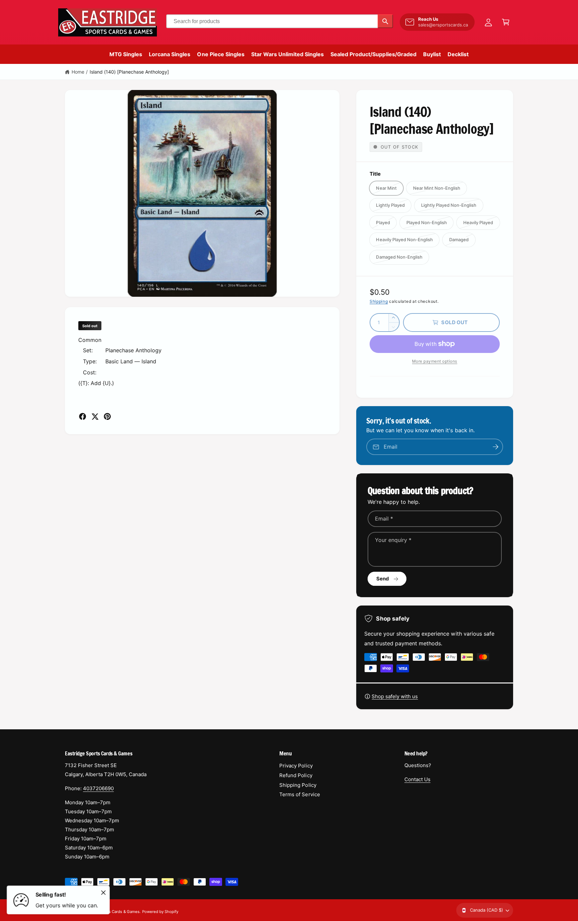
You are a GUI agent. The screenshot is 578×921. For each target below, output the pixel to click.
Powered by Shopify (160, 911)
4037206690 (98, 788)
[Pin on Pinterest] (107, 416)
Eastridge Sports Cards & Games (110, 911)
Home (78, 72)
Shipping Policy (297, 785)
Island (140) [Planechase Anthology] (129, 72)
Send (382, 578)
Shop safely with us (395, 696)
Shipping (379, 301)
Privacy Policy (295, 765)
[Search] (385, 21)
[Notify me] (495, 447)
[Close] (103, 892)
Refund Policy (295, 775)
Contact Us (417, 779)
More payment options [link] (434, 361)
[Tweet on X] (95, 416)
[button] (505, 22)
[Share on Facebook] (82, 416)
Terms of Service (299, 794)
